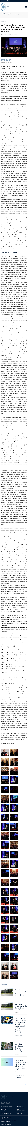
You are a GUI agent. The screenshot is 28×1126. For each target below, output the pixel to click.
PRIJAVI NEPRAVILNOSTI (5, 1121)
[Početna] (3, 1096)
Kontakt (2, 1118)
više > (26, 1084)
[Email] (10, 59)
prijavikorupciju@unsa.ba (6, 1124)
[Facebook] (2, 59)
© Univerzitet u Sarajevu (5, 1117)
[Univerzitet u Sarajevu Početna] (3, 7)
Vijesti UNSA (4, 21)
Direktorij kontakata (21, 1107)
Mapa (18, 1109)
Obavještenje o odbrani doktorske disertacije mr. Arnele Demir (21, 1007)
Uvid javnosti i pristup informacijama (8, 1120)
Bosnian (24, 1)
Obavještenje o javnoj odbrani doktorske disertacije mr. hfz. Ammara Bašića (21, 1048)
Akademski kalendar (21, 1110)
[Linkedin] (4, 59)
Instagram (7, 1103)
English (19, 1)
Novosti (8, 13)
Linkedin (9, 1103)
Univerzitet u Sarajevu (13, 7)
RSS (1, 1122)
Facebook (2, 1103)
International (19, 1113)
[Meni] (26, 7)
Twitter (4, 1103)
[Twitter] (7, 59)
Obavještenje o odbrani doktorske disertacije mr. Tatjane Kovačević (21, 993)
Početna (3, 13)
